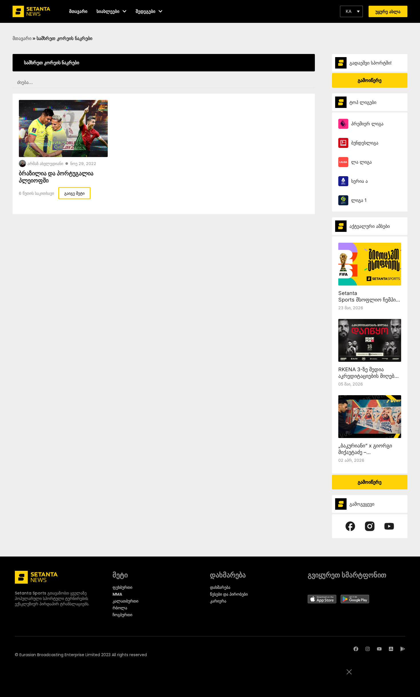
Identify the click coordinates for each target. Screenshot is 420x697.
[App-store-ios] (391, 648)
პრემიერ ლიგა (367, 123)
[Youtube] (379, 648)
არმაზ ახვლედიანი (45, 163)
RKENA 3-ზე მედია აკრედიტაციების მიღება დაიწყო (367, 375)
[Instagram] (367, 648)
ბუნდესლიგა (364, 143)
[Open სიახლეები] (124, 11)
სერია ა (359, 181)
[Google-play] (402, 648)
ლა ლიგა (361, 162)
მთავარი (22, 38)
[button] (351, 11)
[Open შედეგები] (160, 11)
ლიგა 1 (359, 200)
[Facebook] (355, 648)
